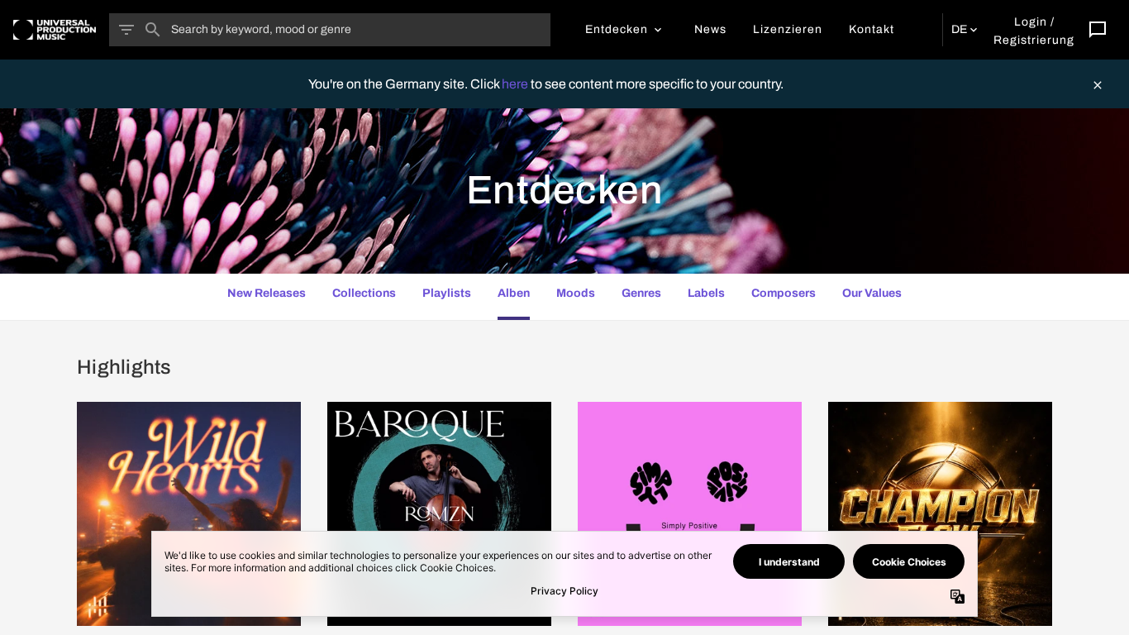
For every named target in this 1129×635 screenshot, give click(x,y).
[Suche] (153, 30)
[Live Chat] (1098, 30)
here (516, 84)
